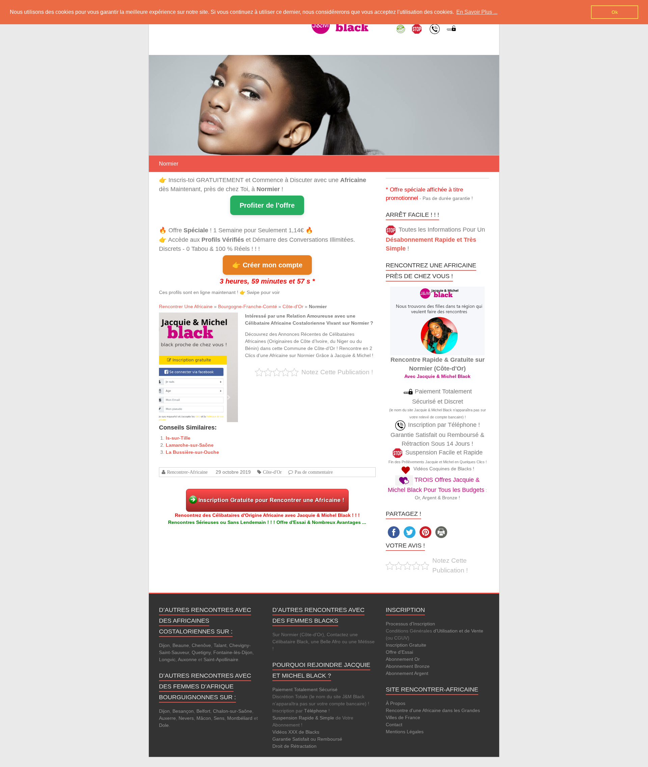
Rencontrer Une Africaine (186, 306)
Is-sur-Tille (178, 438)
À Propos (395, 703)
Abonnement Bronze (408, 666)
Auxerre (167, 718)
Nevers (186, 718)
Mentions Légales (405, 731)
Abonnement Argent (407, 673)
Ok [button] (615, 12)
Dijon (164, 645)
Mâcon (203, 718)
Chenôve (201, 645)
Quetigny (201, 652)
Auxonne (187, 659)
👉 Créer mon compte (267, 265)
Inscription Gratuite (406, 645)
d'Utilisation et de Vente (458, 630)
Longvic (167, 659)
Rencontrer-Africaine (187, 472)
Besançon (183, 711)
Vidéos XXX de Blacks (295, 732)
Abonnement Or (403, 659)
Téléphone (315, 710)
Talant (220, 645)
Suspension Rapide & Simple (303, 717)
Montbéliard (239, 718)
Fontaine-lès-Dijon (232, 652)
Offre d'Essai (399, 652)
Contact (394, 724)
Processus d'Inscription (410, 623)
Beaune (180, 645)
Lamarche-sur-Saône (190, 445)
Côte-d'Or (292, 306)
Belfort (203, 711)
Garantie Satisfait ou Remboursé (307, 739)
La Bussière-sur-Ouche (192, 452)
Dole (164, 725)
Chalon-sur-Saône (232, 711)
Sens (219, 718)
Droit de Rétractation (294, 746)
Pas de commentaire (314, 472)
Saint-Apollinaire (221, 659)
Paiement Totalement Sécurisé (305, 689)
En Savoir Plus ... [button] (476, 12)
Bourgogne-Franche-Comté (247, 306)
